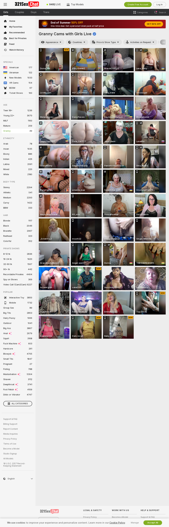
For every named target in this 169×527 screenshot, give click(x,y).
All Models (8, 458)
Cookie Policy (117, 522)
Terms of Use (9, 444)
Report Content (10, 429)
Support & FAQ (10, 419)
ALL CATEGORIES (20, 403)
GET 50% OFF (154, 24)
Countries (77, 42)
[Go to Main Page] (27, 4)
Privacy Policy (10, 439)
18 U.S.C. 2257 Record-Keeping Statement (14, 464)
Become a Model (11, 449)
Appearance (52, 42)
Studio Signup (10, 454)
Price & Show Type (106, 42)
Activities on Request (140, 42)
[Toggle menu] (5, 4)
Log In (159, 4)
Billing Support (10, 424)
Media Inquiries (10, 434)
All (163, 42)
